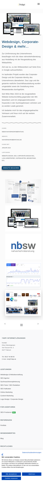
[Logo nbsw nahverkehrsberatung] (23, 246)
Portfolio (3, 425)
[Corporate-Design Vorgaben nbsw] (23, 303)
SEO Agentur (4, 378)
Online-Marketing (6, 392)
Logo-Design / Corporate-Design (11, 399)
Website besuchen (11, 168)
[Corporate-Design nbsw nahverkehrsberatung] (23, 191)
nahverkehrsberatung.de (12, 140)
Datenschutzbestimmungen (31, 452)
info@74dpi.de (11, 359)
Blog (2, 438)
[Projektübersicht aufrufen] (21, 325)
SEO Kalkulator (5, 388)
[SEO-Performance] (23, 274)
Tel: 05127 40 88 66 (8, 357)
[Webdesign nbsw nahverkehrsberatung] (23, 218)
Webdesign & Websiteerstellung (11, 374)
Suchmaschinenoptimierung (10, 381)
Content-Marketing (6, 396)
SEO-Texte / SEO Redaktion (10, 385)
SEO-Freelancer (7, 412)
